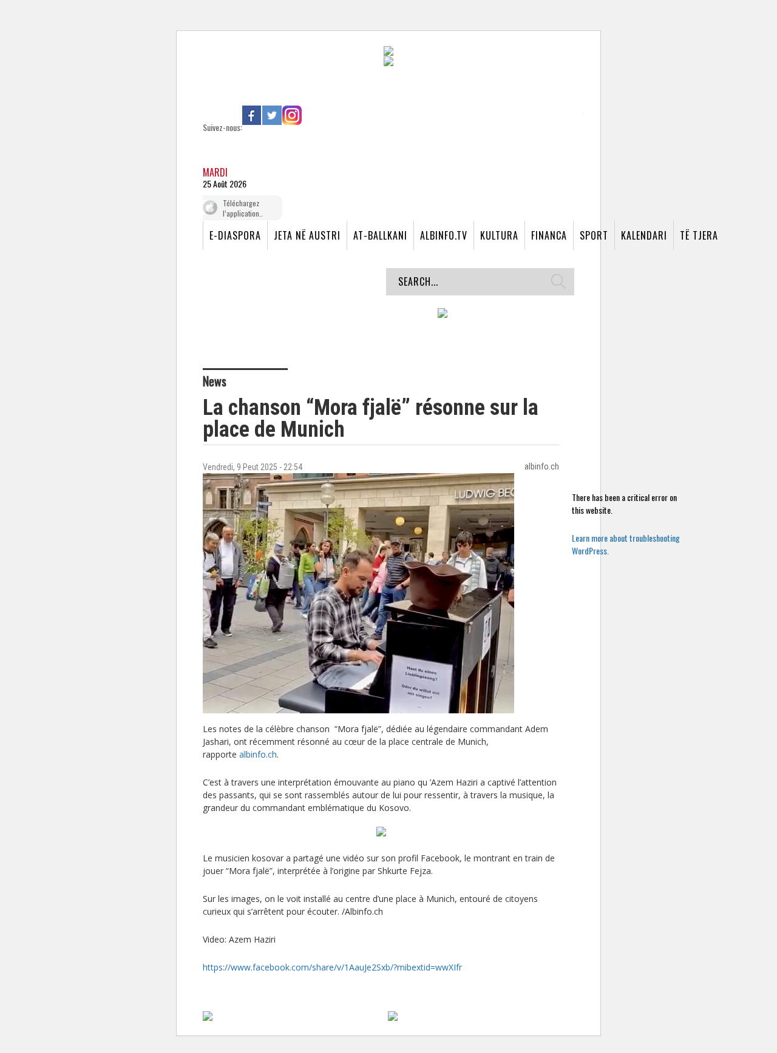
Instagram (292, 115)
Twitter (272, 115)
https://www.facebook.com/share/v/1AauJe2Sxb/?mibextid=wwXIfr (332, 967)
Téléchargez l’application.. (243, 208)
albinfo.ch (258, 754)
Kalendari (644, 235)
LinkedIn (312, 115)
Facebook (252, 115)
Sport (594, 235)
